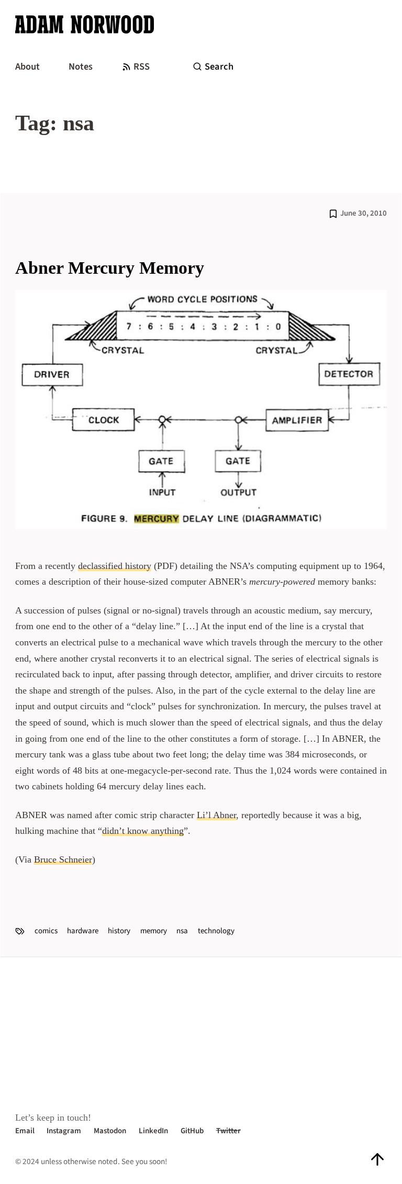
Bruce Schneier (63, 859)
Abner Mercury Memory (109, 267)
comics (46, 930)
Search (219, 66)
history (119, 930)
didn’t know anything (143, 830)
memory (153, 930)
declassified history (114, 566)
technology (216, 930)
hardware (82, 930)
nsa (182, 930)
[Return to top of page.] (377, 1159)
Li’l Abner (216, 815)
